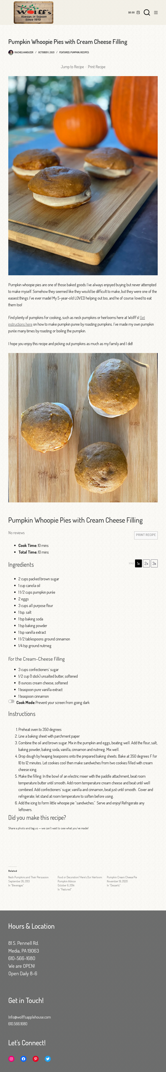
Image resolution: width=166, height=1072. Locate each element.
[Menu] (156, 12)
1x (138, 563)
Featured (64, 52)
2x (146, 563)
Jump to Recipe (72, 66)
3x (154, 563)
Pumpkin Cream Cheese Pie (122, 877)
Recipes (84, 52)
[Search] (147, 12)
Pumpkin (75, 52)
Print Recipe (96, 66)
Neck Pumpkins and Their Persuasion (28, 877)
